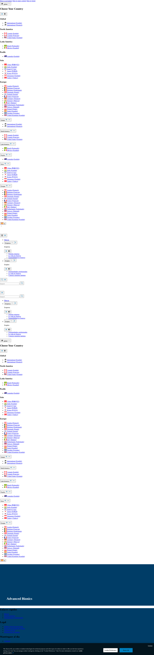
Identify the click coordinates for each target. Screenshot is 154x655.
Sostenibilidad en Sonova (16, 257)
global (5, 4)
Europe (3, 186)
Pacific (3, 155)
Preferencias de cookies (12, 632)
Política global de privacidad (13, 626)
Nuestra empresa (13, 254)
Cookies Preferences (110, 650)
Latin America (5, 144)
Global (3, 120)
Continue (150, 645)
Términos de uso (9, 630)
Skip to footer (31, 1)
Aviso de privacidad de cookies (14, 628)
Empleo (7, 261)
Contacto (7, 641)
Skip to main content (19, 1)
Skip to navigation (6, 1)
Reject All (126, 650)
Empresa (7, 243)
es (4, 224)
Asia (2, 164)
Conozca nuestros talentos (17, 275)
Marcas (6, 240)
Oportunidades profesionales (17, 271)
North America (5, 131)
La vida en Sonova (14, 256)
